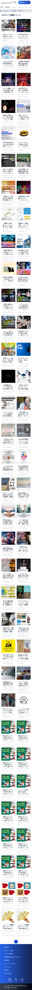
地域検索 (7, 7)
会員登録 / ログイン (24, 2)
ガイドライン (8, 967)
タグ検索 (13, 10)
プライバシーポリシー (10, 963)
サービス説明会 (8, 953)
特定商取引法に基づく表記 (11, 957)
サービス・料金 (8, 950)
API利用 (6, 970)
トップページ (5, 10)
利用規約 (6, 960)
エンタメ (13, 7)
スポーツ (20, 7)
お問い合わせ (8, 973)
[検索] (15, 2)
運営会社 (6, 947)
